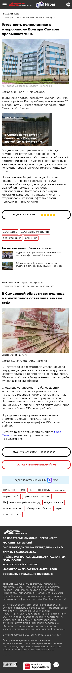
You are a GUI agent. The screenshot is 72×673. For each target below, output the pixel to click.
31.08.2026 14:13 (10, 282)
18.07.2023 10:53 (10, 13)
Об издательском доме (20, 538)
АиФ (24, 354)
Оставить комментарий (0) (36, 464)
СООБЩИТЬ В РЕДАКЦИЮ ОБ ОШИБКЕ (28, 573)
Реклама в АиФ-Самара (19, 552)
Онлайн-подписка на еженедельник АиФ (33, 547)
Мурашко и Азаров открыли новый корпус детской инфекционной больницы (38, 253)
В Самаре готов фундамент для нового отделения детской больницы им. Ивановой (39, 264)
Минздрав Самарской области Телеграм (27, 85)
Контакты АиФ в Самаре (20, 564)
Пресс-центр (48, 538)
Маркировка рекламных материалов (30, 569)
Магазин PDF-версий (17, 542)
